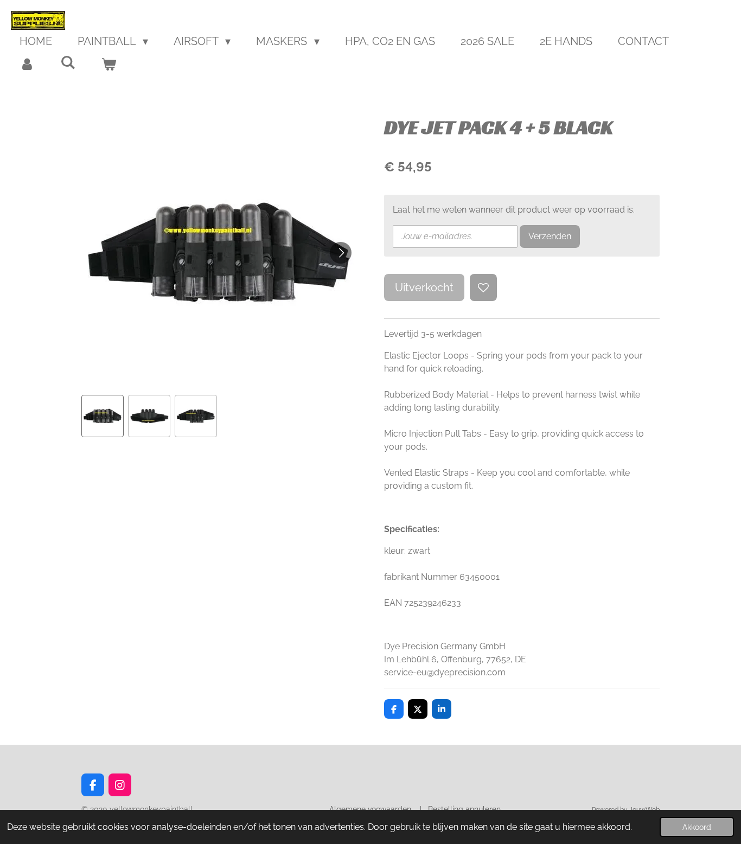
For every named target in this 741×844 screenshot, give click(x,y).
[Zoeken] (68, 62)
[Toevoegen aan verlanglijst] (483, 287)
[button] (102, 416)
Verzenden (549, 236)
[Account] (27, 64)
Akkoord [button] (696, 827)
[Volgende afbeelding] (341, 253)
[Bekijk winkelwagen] (108, 64)
